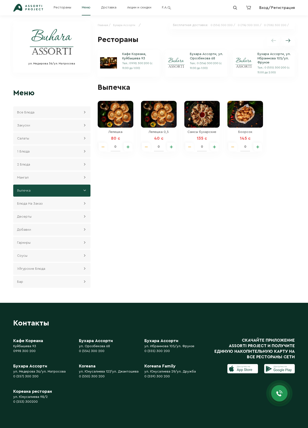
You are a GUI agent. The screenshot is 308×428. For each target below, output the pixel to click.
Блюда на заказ (30, 203)
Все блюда (25, 112)
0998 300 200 (24, 351)
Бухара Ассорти (124, 25)
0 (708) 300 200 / (276, 25)
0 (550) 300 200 (92, 376)
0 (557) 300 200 (25, 376)
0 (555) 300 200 (157, 351)
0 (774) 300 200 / (250, 25)
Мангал (23, 177)
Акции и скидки (139, 7)
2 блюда (23, 164)
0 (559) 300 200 (157, 376)
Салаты (23, 138)
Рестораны (62, 7)
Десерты (24, 216)
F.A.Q (166, 7)
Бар (20, 281)
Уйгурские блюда (31, 268)
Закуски (23, 125)
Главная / (104, 25)
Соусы (22, 255)
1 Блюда (23, 151)
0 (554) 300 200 (91, 351)
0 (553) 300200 (25, 401)
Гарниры (24, 242)
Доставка (108, 7)
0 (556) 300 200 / (223, 25)
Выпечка (24, 190)
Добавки (24, 229)
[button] (288, 40)
